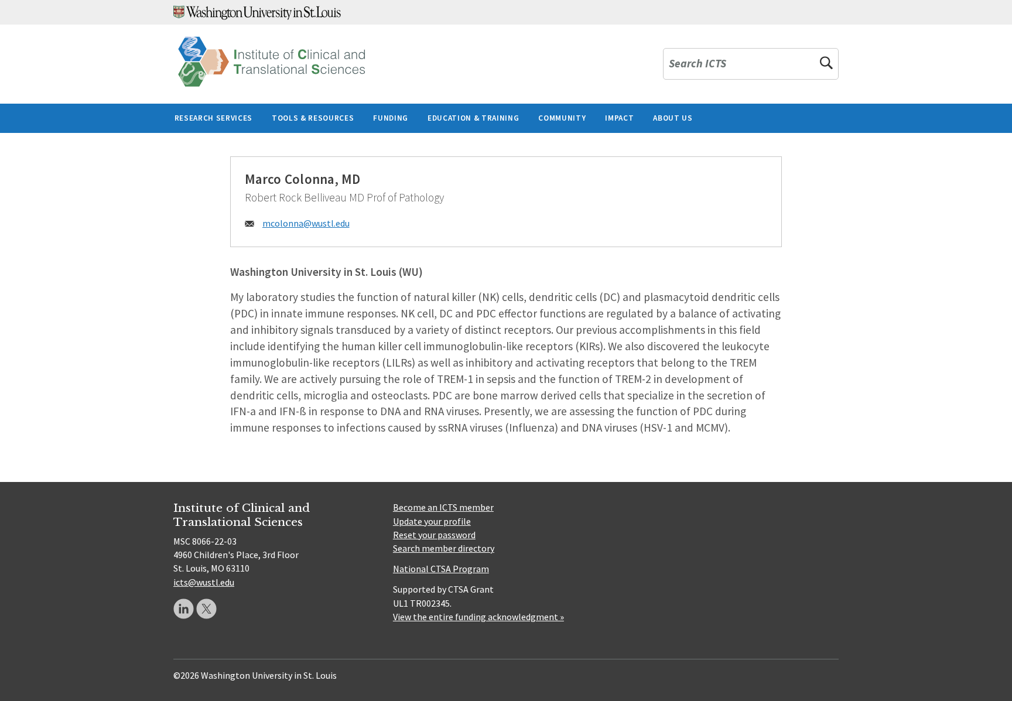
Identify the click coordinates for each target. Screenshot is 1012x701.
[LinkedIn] (183, 609)
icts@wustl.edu (203, 582)
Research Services (213, 118)
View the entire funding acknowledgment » (478, 617)
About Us (672, 118)
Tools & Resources (313, 118)
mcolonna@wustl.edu (306, 223)
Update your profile (432, 521)
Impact (619, 118)
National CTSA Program (441, 569)
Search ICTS (697, 64)
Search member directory (443, 548)
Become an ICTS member (443, 507)
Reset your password (434, 535)
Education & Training (473, 118)
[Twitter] (206, 609)
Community (562, 118)
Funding (390, 118)
